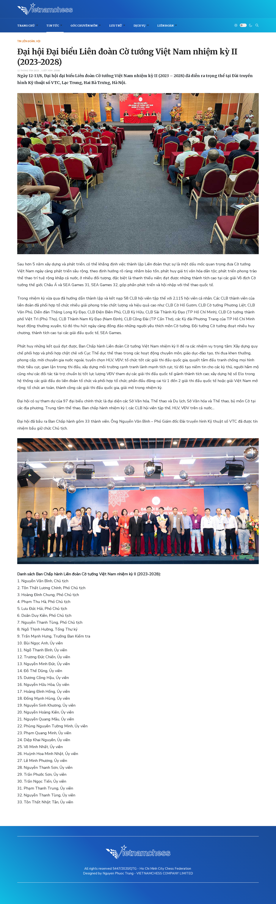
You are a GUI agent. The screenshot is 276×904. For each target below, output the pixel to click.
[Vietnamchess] (45, 9)
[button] (28, 25)
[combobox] (257, 25)
